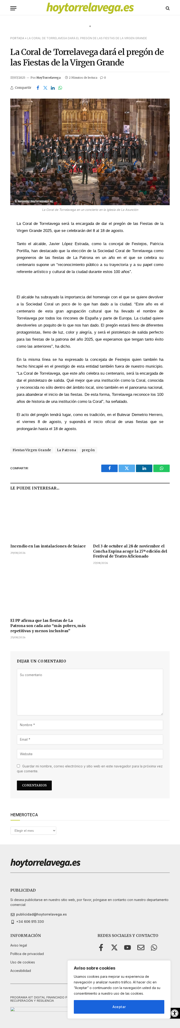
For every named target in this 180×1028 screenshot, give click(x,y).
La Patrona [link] (66, 450)
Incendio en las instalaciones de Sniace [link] (48, 546)
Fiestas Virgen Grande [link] (32, 450)
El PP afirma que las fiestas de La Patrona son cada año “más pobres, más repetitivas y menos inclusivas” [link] (48, 625)
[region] (119, 989)
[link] (174, 1013)
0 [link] (105, 77)
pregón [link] (88, 450)
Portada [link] (17, 38)
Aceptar (119, 1007)
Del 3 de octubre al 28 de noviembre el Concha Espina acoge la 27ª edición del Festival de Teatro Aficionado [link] (130, 551)
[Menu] (13, 8)
